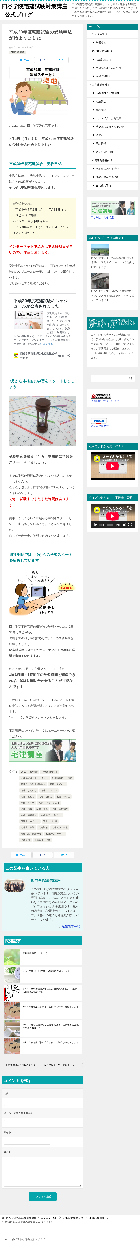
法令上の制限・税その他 (110, 126)
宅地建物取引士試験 (62, 778)
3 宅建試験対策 (101, 84)
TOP (31, 1217)
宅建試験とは (103, 59)
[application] (113, 516)
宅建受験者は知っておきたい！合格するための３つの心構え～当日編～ (63, 1065)
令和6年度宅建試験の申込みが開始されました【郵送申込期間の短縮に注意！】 (50, 990)
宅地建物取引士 (50, 772)
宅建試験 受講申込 (31, 833)
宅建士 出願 (50, 821)
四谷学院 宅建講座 (102, 217)
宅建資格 (25, 840)
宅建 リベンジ (49, 790)
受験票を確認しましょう (35, 953)
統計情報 (101, 143)
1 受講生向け (99, 34)
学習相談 (101, 42)
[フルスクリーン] (130, 525)
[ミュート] (124, 525)
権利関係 (101, 109)
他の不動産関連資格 (107, 177)
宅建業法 (101, 101)
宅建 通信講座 (29, 815)
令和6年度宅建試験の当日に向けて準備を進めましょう (50, 1006)
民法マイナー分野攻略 (108, 118)
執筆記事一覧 (71, 926)
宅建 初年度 (63, 796)
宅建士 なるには (30, 821)
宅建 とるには (58, 784)
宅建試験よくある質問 (108, 67)
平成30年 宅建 (42, 840)
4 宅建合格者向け (102, 160)
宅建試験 (43, 827)
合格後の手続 (103, 185)
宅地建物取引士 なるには (34, 778)
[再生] (95, 525)
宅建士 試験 (27, 827)
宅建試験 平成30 (55, 833)
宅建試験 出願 (60, 827)
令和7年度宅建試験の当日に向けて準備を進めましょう (50, 1042)
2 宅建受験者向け (102, 50)
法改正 (100, 135)
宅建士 (57, 815)
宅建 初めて (27, 796)
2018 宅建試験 (29, 772)
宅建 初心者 (27, 803)
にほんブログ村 (100, 425)
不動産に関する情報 (107, 168)
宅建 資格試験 (60, 809)
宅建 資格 (42, 809)
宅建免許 (45, 815)
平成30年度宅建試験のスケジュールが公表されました (24, 1065)
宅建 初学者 (45, 796)
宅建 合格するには (49, 803)
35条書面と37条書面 (108, 93)
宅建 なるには (29, 790)
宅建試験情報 (17, 52)
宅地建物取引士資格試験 (33, 784)
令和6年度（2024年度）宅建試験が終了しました (48, 971)
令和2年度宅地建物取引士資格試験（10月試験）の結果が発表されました (51, 1026)
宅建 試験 (26, 809)
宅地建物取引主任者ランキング (105, 401)
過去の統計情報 (105, 151)
